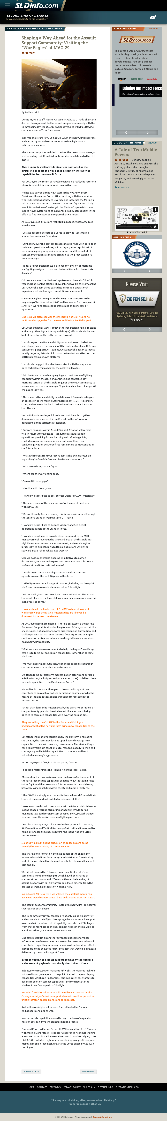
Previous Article (32, 1072)
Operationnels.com (127, 1087)
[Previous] (126, 132)
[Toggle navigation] (7, 5)
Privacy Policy (72, 1087)
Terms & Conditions (102, 1117)
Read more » (121, 187)
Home (31, 1087)
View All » (154, 28)
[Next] (147, 132)
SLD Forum (89, 1087)
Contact (42, 1087)
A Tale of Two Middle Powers (135, 152)
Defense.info (105, 1087)
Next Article (87, 1072)
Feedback (55, 1087)
